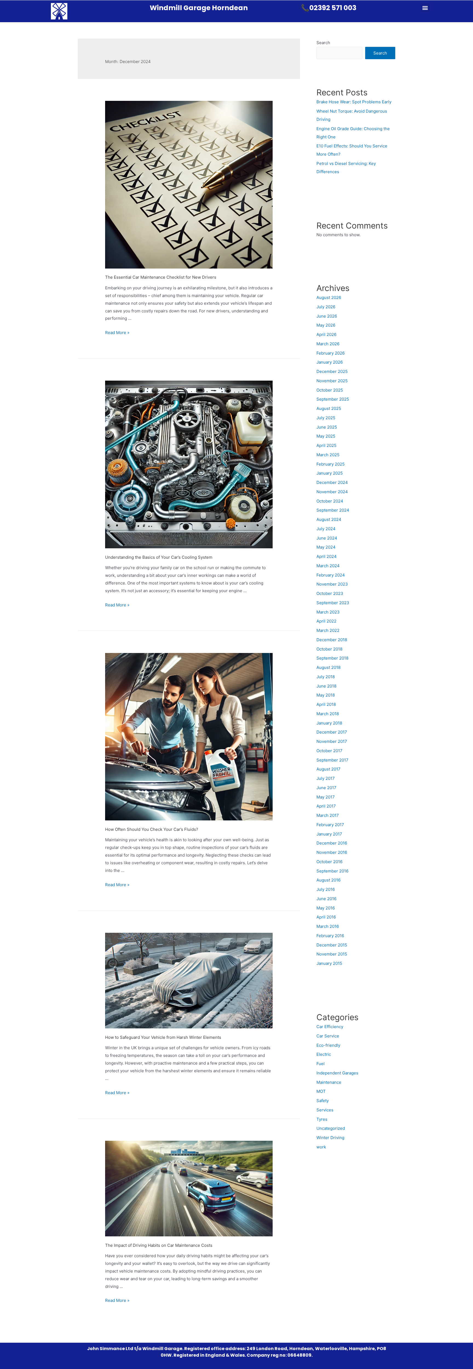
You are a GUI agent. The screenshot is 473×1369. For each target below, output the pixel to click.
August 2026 (328, 297)
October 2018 (329, 649)
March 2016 (327, 926)
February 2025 (330, 464)
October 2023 (329, 593)
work (321, 1147)
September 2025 (332, 399)
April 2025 (326, 445)
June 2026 (326, 316)
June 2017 (326, 787)
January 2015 (329, 963)
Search (323, 42)
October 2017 (329, 750)
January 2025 (329, 473)
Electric (323, 1054)
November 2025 (332, 380)
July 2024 (326, 528)
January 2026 (329, 362)
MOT (321, 1091)
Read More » (117, 332)
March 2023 (328, 612)
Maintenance (328, 1082)
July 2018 (325, 676)
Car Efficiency (329, 1026)
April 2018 (326, 704)
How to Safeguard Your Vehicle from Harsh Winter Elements (163, 1037)
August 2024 (328, 519)
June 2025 (326, 427)
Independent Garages (337, 1073)
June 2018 (326, 686)
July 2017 (325, 778)
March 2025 (327, 454)
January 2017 (329, 834)
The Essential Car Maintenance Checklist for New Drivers (160, 277)
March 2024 (328, 565)
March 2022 (327, 630)
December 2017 (331, 732)
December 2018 (331, 639)
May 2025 (325, 436)
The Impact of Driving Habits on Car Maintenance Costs (158, 1245)
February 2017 (330, 824)
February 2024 (330, 575)
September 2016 (332, 871)
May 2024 (326, 547)
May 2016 (325, 908)
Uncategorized (330, 1128)
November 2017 (331, 741)
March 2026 (327, 343)
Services (324, 1110)
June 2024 (326, 538)
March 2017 (327, 815)
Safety (322, 1100)
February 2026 (330, 353)
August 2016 (328, 880)
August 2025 (328, 408)
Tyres (321, 1119)
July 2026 (325, 306)
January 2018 (329, 723)
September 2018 (332, 658)
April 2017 (326, 806)
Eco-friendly (328, 1045)
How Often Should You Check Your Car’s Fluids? (151, 829)
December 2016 (331, 843)
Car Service (327, 1036)
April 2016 (326, 917)
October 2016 (329, 861)
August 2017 (328, 769)
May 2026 (325, 325)
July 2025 (325, 417)
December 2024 (332, 482)
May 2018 (325, 695)
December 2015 (331, 945)
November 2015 (331, 954)
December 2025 (332, 371)
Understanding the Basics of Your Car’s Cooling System (158, 557)
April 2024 (326, 556)
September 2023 (332, 602)
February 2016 (330, 935)
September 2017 (332, 760)
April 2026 (326, 334)
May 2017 (325, 797)
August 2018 (328, 667)
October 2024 (329, 501)
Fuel (320, 1063)
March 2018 (327, 713)
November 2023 (332, 584)
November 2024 (332, 491)
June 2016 (326, 898)
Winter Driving (330, 1137)
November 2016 (331, 852)
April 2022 (326, 621)
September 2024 (332, 510)
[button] (425, 7)
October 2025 (329, 390)
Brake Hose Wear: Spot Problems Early (353, 101)
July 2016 (325, 889)
